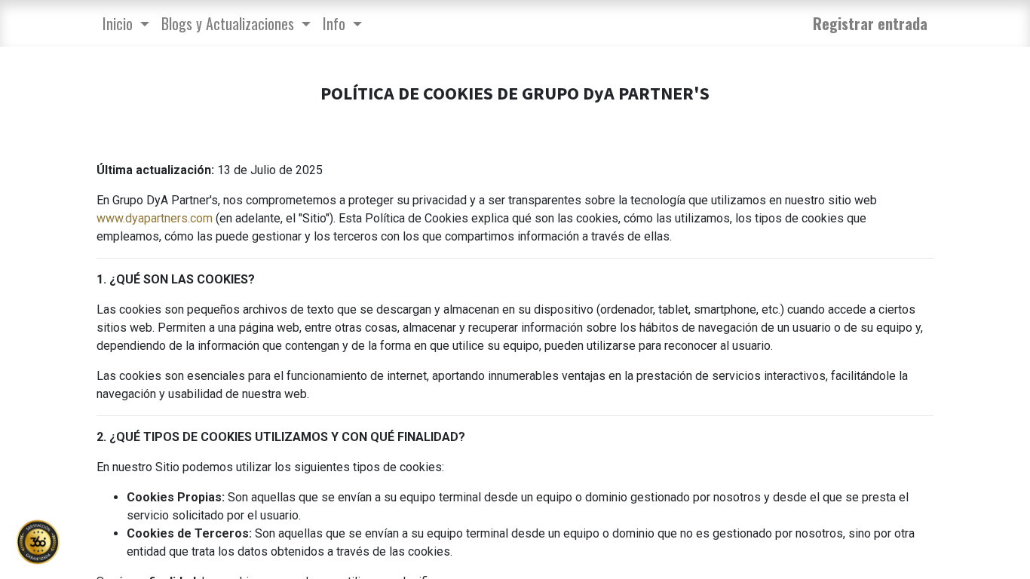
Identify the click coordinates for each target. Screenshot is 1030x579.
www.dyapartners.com (155, 218)
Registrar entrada (870, 23)
